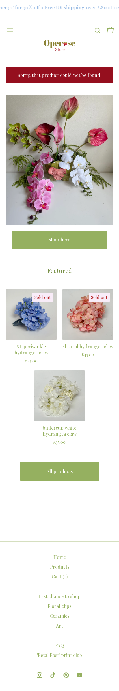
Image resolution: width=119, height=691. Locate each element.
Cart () (60, 577)
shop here (59, 240)
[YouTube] (79, 675)
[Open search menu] (97, 30)
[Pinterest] (66, 675)
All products (60, 471)
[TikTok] (53, 675)
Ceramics (59, 616)
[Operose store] (59, 45)
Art (59, 626)
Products (59, 567)
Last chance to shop (59, 596)
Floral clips (59, 606)
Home (59, 557)
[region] (59, 7)
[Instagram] (39, 675)
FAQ (59, 645)
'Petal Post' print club (59, 655)
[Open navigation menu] (10, 30)
